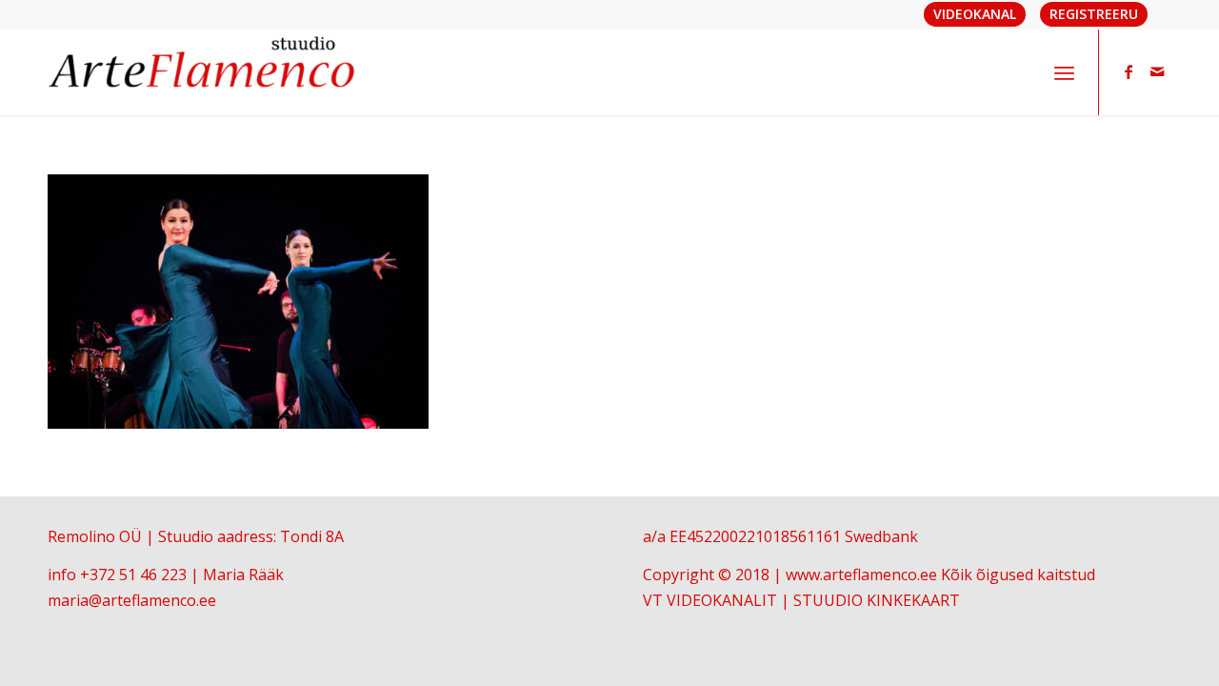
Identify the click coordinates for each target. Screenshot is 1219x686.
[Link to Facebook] (1128, 71)
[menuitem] (1064, 72)
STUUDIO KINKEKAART (876, 600)
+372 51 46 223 (133, 574)
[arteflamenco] (203, 72)
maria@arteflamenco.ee (132, 600)
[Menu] (1064, 72)
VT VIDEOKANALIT (710, 600)
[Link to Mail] (1157, 71)
